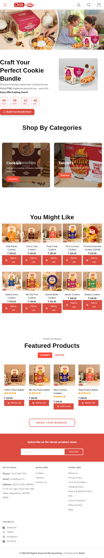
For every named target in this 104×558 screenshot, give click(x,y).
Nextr (82, 553)
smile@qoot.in (17, 479)
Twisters (40, 477)
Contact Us (41, 482)
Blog (70, 509)
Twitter (10, 531)
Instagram (12, 536)
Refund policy (75, 504)
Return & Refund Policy (80, 491)
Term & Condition (77, 482)
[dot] (46, 46)
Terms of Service (76, 500)
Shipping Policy (76, 486)
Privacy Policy (75, 477)
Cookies (40, 473)
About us (73, 473)
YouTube (11, 541)
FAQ (70, 495)
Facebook (12, 527)
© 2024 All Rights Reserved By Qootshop (41, 553)
